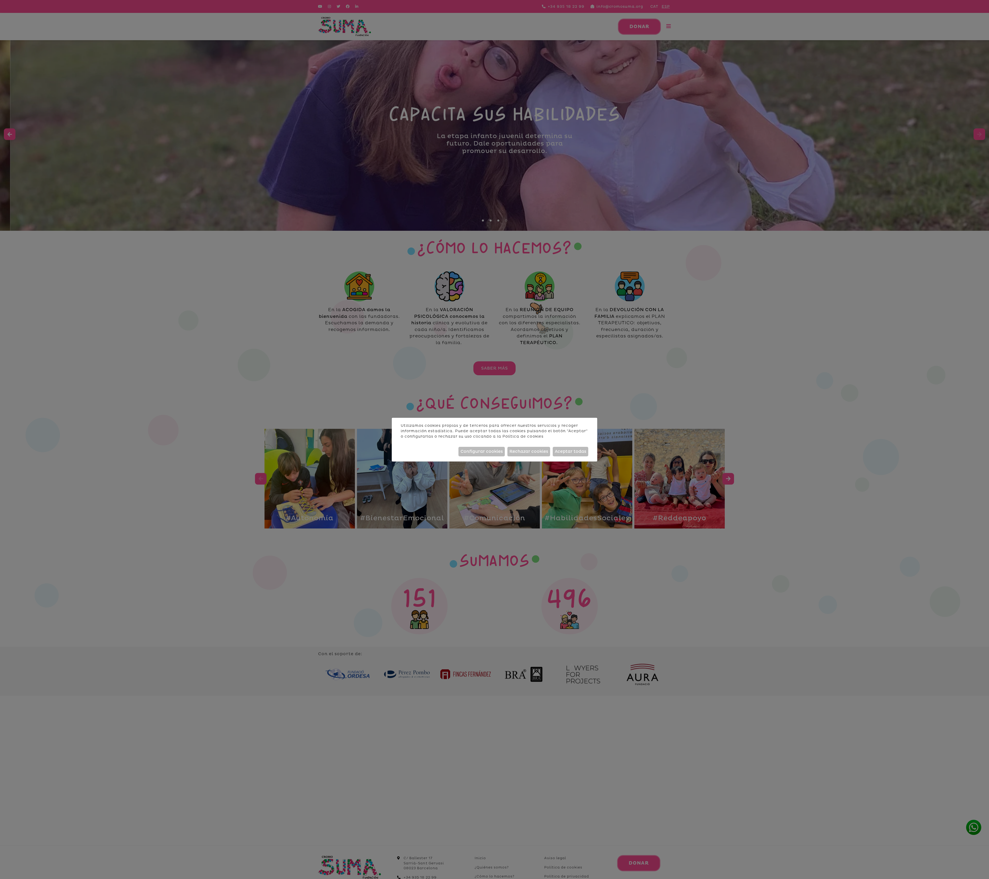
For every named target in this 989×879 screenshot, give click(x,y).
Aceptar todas (570, 451)
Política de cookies (522, 436)
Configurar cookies (482, 451)
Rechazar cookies (528, 451)
